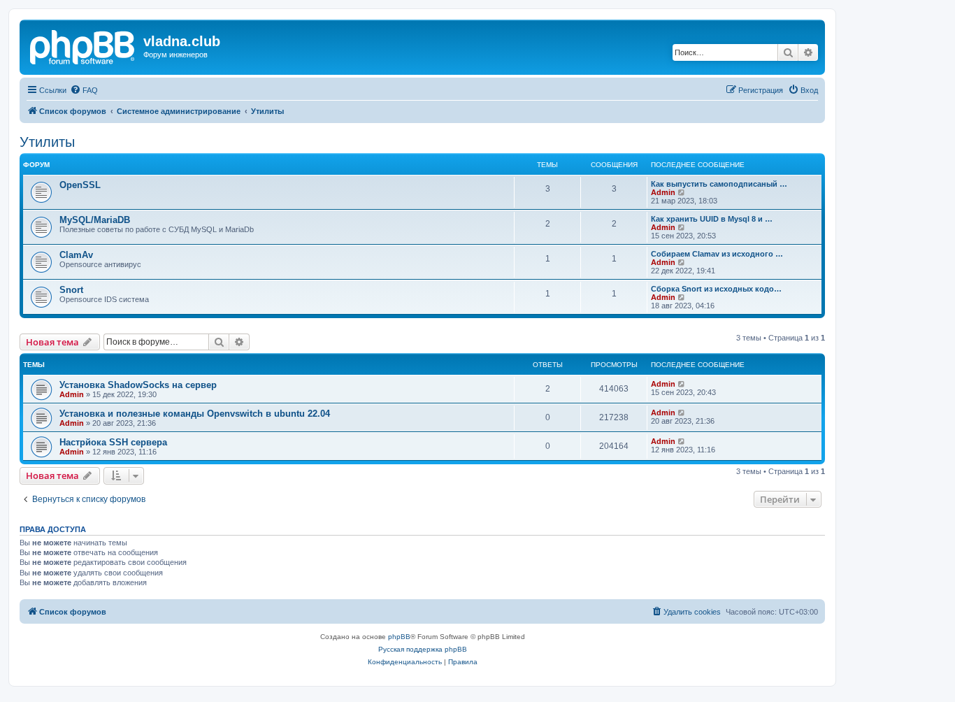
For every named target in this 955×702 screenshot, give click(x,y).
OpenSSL (80, 185)
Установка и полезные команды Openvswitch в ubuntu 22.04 (194, 413)
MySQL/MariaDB (94, 220)
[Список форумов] (83, 45)
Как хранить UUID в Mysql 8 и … (712, 219)
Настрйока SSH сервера (113, 442)
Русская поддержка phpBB (422, 649)
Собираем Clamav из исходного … (717, 254)
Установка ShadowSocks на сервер (138, 385)
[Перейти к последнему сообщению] (682, 384)
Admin (663, 192)
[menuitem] (84, 90)
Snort (71, 290)
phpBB (399, 636)
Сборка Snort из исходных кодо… (716, 289)
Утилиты (47, 142)
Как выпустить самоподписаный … (719, 184)
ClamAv (76, 255)
